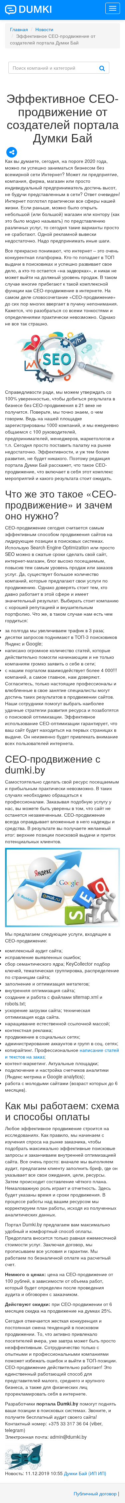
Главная (19, 29)
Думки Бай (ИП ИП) (85, 1473)
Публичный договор (95, 1493)
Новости (44, 29)
